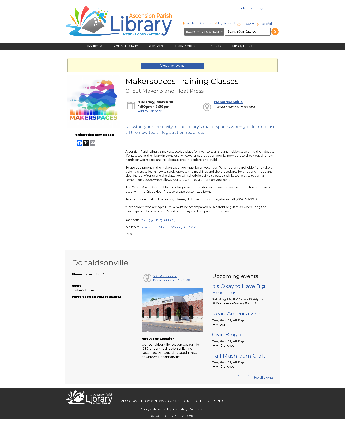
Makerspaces (149, 227)
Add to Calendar (150, 111)
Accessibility (180, 409)
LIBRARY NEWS (152, 401)
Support (248, 24)
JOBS (190, 401)
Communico (196, 409)
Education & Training (170, 227)
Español (266, 24)
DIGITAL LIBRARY (125, 46)
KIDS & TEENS (242, 46)
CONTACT (175, 401)
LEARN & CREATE (187, 46)
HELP (203, 401)
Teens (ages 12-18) (152, 220)
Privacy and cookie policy (156, 409)
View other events (172, 65)
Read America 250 (236, 313)
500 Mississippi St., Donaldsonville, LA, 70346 (171, 278)
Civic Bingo (226, 334)
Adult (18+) (169, 220)
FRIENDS (217, 401)
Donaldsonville (228, 102)
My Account (227, 23)
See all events (263, 377)
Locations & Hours (198, 23)
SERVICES (156, 46)
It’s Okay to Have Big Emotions (238, 289)
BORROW (95, 46)
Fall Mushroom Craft (238, 355)
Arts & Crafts (190, 227)
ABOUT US (129, 401)
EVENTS (216, 46)
